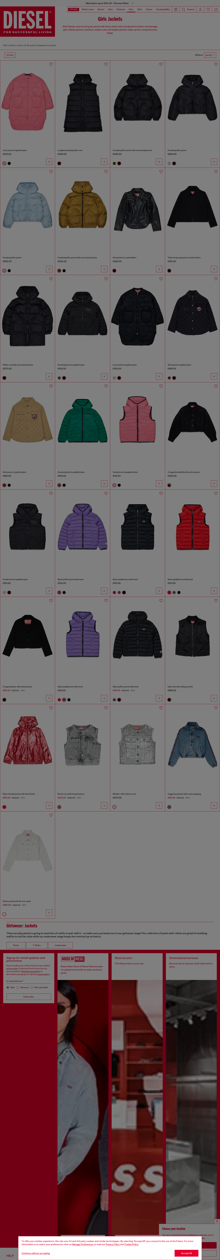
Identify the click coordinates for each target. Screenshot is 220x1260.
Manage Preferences (83, 1244)
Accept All (186, 1253)
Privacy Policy (113, 1244)
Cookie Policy (131, 1244)
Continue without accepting (36, 1253)
